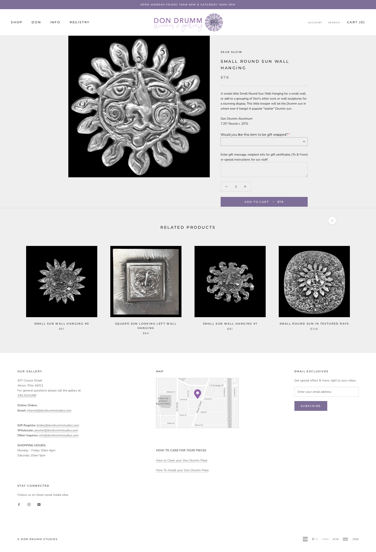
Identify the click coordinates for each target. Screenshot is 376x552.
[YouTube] (38, 504)
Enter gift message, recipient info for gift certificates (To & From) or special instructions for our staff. (264, 157)
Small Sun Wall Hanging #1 (230, 323)
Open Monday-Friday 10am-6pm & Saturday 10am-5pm (188, 4)
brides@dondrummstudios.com (58, 425)
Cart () (356, 22)
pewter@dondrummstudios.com (56, 430)
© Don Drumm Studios (37, 539)
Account (315, 22)
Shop (16, 22)
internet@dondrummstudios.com (49, 410)
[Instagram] (28, 504)
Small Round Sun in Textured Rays (314, 323)
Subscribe (311, 406)
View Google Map (197, 403)
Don (36, 22)
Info (55, 22)
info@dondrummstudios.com (59, 435)
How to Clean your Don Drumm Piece (181, 460)
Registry (80, 22)
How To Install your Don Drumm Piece (182, 470)
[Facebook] (18, 504)
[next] (362, 286)
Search (334, 22)
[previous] (13, 286)
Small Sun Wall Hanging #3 (61, 323)
